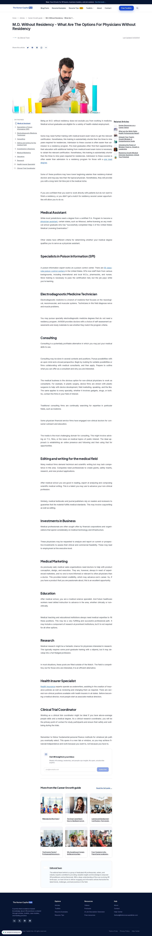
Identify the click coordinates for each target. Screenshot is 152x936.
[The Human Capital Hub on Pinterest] (30, 921)
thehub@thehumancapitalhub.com (126, 915)
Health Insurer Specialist (26, 164)
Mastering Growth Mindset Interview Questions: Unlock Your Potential (129, 155)
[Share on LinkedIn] (37, 47)
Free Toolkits (126, 8)
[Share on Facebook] (32, 47)
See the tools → (100, 2)
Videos (86, 905)
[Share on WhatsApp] (41, 47)
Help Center (118, 912)
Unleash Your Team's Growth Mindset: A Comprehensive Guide (127, 139)
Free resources (89, 915)
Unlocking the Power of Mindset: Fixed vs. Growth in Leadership (129, 147)
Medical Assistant (23, 123)
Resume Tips (76, 8)
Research (20, 160)
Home (14, 18)
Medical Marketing (24, 153)
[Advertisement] (127, 82)
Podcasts (87, 908)
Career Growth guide (35, 18)
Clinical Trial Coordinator (26, 168)
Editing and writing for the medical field (26, 144)
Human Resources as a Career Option (127, 126)
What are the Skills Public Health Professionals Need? (129, 132)
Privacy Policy (125, 931)
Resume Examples (59, 8)
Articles (22, 18)
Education (20, 157)
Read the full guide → (104, 788)
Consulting (21, 139)
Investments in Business (26, 149)
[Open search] (137, 8)
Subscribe (103, 769)
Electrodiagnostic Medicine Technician (27, 134)
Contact (108, 8)
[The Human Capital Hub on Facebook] (25, 921)
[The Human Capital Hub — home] (22, 8)
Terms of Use (113, 931)
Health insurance (48, 686)
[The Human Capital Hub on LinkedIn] (14, 921)
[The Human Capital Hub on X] (20, 921)
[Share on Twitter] (28, 47)
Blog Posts (45, 8)
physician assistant (49, 221)
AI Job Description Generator (94, 912)
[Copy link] (46, 47)
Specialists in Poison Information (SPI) (24, 128)
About (99, 8)
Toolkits (89, 8)
